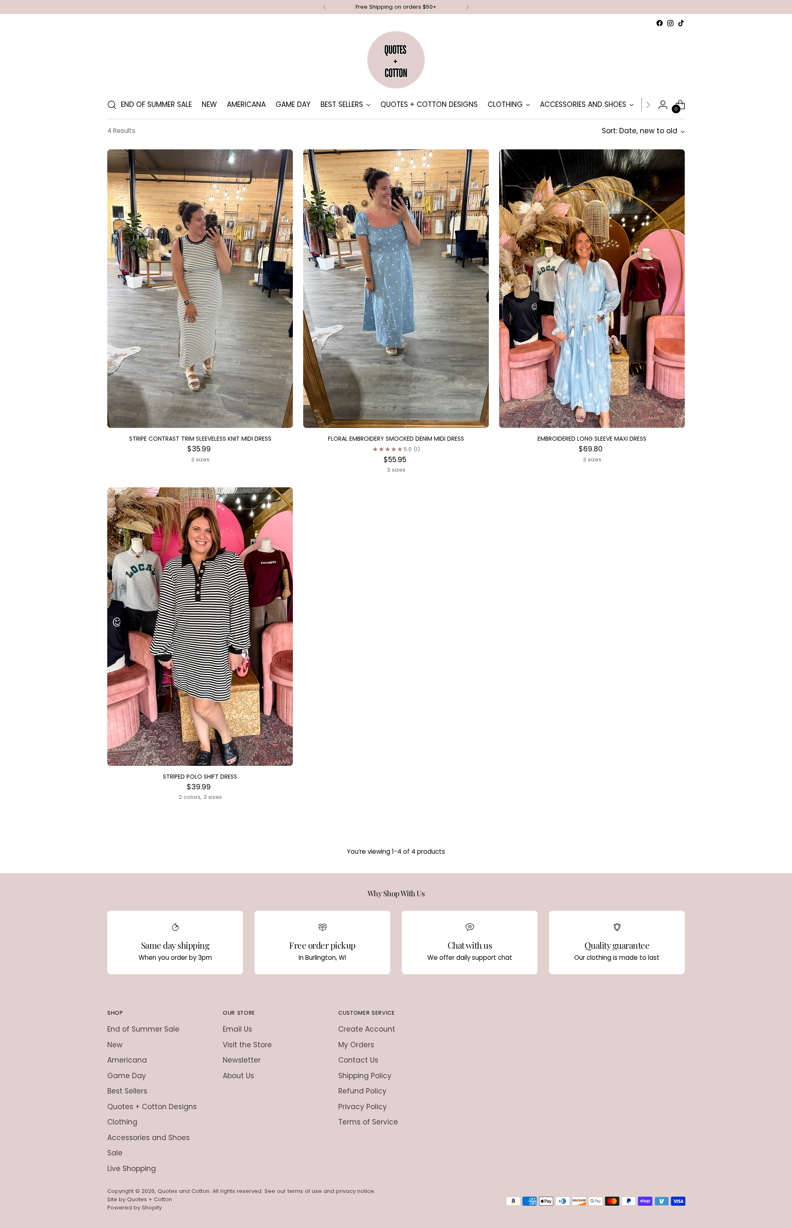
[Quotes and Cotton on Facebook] (383, 699)
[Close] (499, 520)
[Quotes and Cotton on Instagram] (396, 699)
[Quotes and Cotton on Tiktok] (409, 699)
